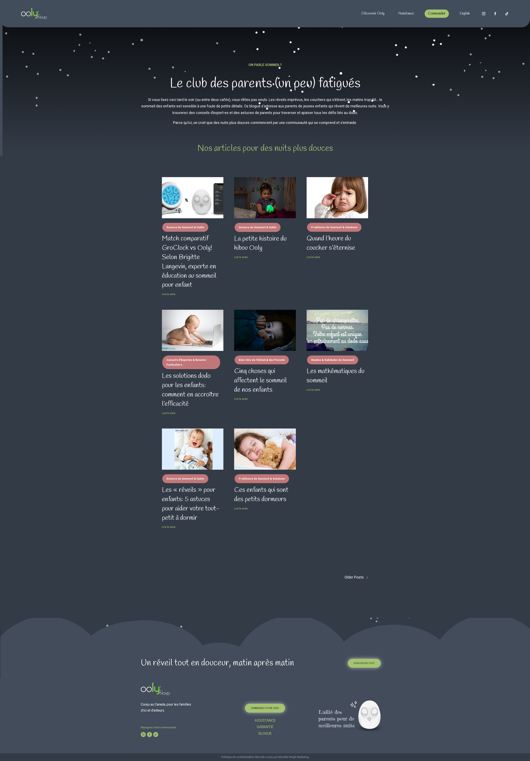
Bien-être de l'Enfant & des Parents (262, 359)
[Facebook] (495, 14)
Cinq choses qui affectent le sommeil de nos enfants (260, 380)
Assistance (406, 13)
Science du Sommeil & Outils (185, 227)
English (465, 13)
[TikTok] (507, 14)
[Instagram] (484, 14)
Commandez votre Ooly (265, 708)
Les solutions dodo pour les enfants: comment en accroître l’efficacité (190, 390)
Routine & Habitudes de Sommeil (332, 359)
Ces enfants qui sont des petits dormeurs (261, 495)
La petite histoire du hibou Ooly (260, 243)
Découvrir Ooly (372, 13)
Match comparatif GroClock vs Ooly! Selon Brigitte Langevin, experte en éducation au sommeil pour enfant (189, 261)
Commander (437, 13)
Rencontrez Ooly (364, 663)
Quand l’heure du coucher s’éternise (331, 243)
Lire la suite (168, 294)
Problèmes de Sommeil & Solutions (334, 227)
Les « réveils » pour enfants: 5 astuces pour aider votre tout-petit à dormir (190, 504)
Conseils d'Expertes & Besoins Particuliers (186, 362)
